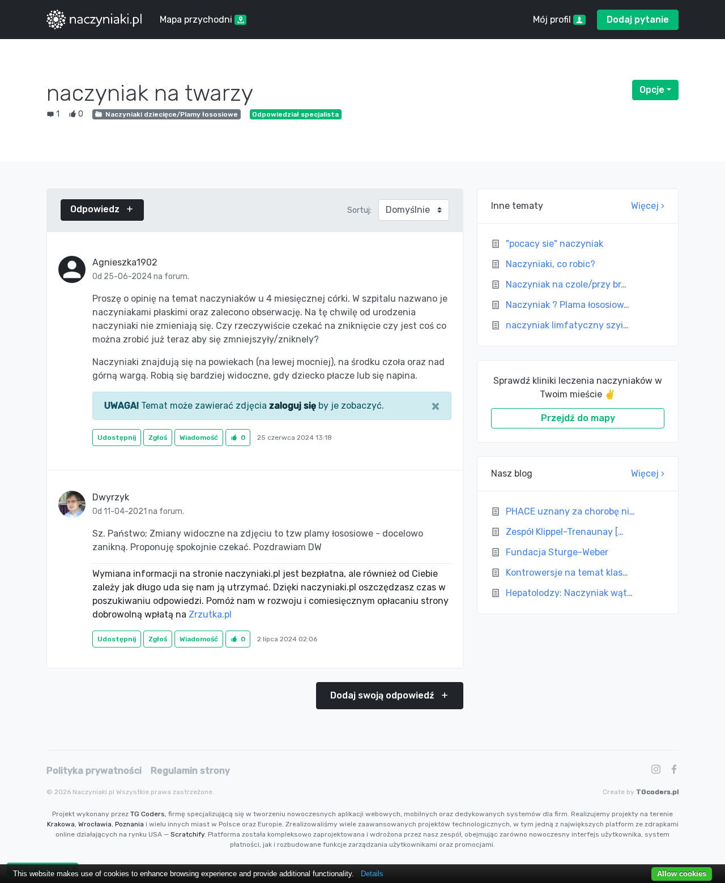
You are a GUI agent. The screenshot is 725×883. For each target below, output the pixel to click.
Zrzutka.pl (210, 614)
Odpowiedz (96, 209)
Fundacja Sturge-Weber (557, 552)
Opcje (659, 89)
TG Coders (147, 814)
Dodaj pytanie (638, 19)
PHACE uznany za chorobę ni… (570, 511)
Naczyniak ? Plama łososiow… (567, 304)
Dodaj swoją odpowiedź (383, 695)
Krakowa (61, 824)
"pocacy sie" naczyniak (554, 243)
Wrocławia (95, 824)
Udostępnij (116, 438)
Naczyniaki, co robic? (550, 264)
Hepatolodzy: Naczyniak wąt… (569, 593)
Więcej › (647, 205)
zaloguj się (292, 405)
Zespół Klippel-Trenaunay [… (565, 531)
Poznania (129, 824)
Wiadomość (199, 438)
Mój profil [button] (553, 19)
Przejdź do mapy (578, 418)
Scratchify (187, 834)
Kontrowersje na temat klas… (567, 572)
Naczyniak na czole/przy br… (566, 284)
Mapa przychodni (197, 19)
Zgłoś (157, 438)
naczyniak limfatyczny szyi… (567, 325)
